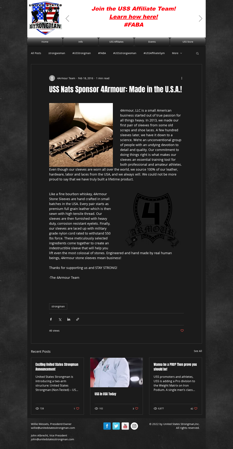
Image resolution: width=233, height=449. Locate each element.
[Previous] (67, 18)
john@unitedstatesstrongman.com (52, 439)
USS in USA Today (105, 394)
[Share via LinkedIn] (68, 319)
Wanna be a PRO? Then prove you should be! (175, 367)
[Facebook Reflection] (107, 426)
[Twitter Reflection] (116, 426)
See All (198, 351)
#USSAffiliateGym (154, 53)
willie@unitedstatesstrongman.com (53, 428)
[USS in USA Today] (116, 372)
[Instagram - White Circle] (134, 426)
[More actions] (181, 78)
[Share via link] (77, 319)
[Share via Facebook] (51, 319)
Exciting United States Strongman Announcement (56, 367)
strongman (58, 306)
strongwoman (56, 53)
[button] (80, 42)
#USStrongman (81, 53)
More (175, 53)
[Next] (200, 18)
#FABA (102, 53)
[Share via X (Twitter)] (60, 319)
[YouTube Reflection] (125, 426)
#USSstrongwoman (124, 53)
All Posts (36, 53)
